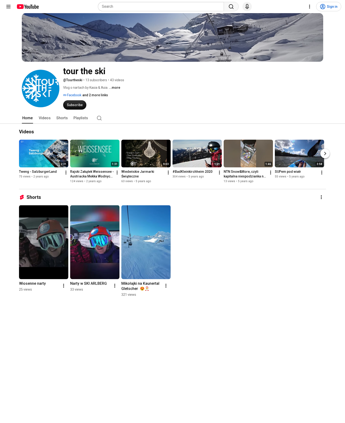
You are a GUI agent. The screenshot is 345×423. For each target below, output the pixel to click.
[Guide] (8, 6)
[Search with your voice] (247, 6)
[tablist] (172, 118)
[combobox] (162, 6)
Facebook (73, 95)
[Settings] (309, 6)
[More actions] (66, 172)
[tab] (27, 118)
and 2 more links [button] (95, 95)
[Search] (231, 6)
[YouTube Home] (27, 6)
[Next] (325, 153)
